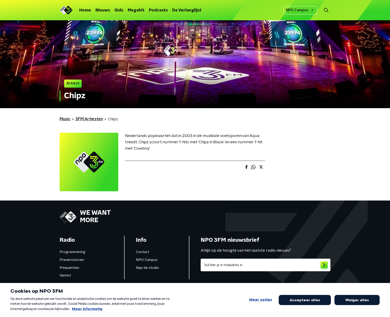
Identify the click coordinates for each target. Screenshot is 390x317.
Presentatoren (72, 260)
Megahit (136, 10)
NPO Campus (297, 10)
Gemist (65, 275)
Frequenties (69, 267)
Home (85, 10)
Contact (142, 252)
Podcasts (158, 10)
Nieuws (102, 10)
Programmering (72, 252)
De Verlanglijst (187, 10)
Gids (118, 10)
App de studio (147, 267)
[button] (326, 10)
